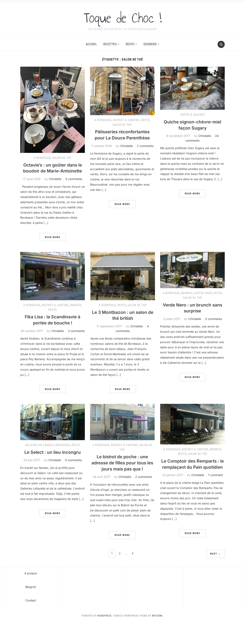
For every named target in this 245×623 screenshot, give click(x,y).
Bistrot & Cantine (126, 120)
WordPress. (104, 615)
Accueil (91, 44)
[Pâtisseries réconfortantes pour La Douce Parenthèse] (122, 91)
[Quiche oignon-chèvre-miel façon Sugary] (192, 88)
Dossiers (149, 44)
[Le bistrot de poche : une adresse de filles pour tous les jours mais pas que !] (122, 421)
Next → (215, 553)
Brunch (75, 305)
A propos (30, 573)
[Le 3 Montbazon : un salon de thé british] (122, 276)
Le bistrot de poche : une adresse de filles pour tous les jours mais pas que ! (122, 462)
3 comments (76, 331)
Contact (30, 600)
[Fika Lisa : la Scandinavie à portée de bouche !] (52, 276)
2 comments (145, 146)
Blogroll (30, 587)
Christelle (55, 179)
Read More (52, 237)
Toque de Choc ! (123, 18)
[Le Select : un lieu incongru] (52, 421)
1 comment (215, 475)
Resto (130, 44)
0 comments (73, 179)
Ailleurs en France (39, 445)
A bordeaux (42, 158)
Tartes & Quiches (192, 114)
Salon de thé (62, 158)
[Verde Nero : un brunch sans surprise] (192, 270)
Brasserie (62, 445)
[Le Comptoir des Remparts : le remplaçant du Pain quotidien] (192, 424)
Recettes (110, 44)
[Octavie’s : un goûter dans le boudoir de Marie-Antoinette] (52, 109)
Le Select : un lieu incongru (52, 452)
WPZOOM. (157, 615)
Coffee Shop (203, 293)
